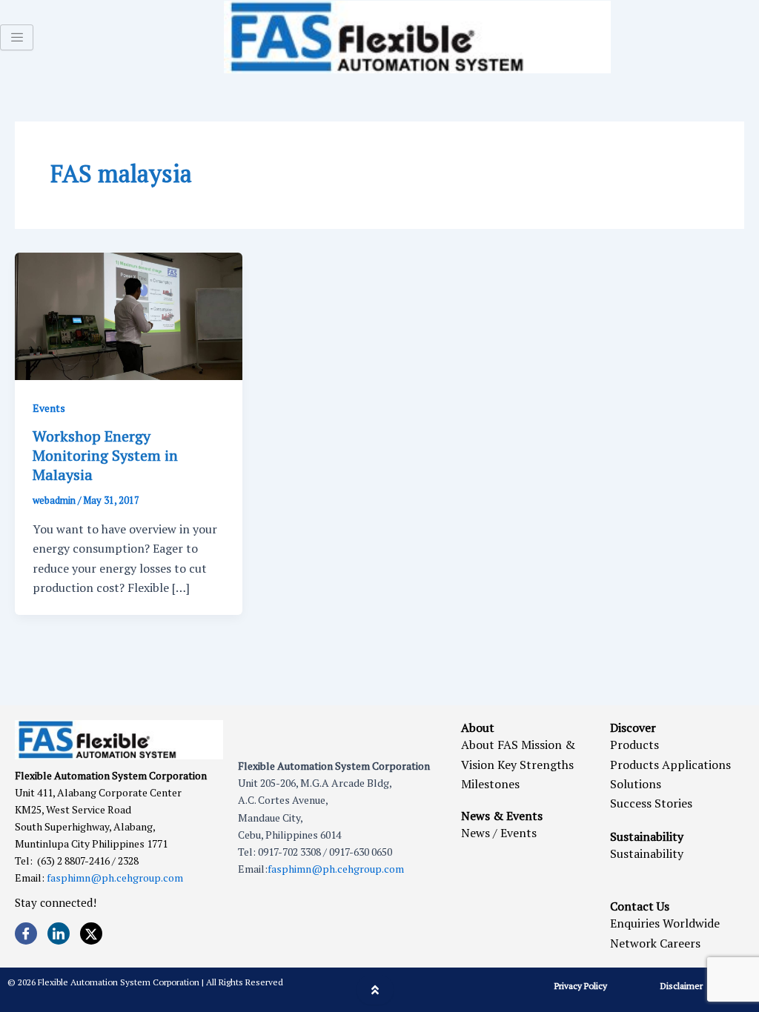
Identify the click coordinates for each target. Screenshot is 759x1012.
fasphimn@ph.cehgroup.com (115, 877)
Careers (680, 943)
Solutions (635, 784)
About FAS (489, 744)
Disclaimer (681, 985)
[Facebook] (26, 933)
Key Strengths (535, 764)
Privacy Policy (580, 985)
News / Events (499, 833)
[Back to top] (375, 990)
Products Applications (670, 764)
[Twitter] (91, 933)
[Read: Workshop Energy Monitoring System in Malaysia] (128, 315)
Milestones (490, 784)
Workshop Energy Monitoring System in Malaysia (105, 455)
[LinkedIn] (58, 933)
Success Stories (651, 803)
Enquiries (635, 923)
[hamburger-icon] (16, 37)
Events (49, 408)
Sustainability (646, 853)
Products (634, 744)
